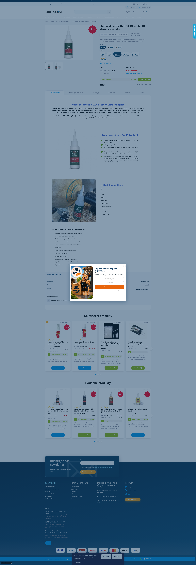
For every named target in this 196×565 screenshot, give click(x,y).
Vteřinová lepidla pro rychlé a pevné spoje (62, 300)
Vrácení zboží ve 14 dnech (51, 493)
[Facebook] (126, 494)
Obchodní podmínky (50, 486)
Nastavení (78, 562)
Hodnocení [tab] (111, 93)
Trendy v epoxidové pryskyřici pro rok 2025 (108, 501)
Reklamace (67, 4)
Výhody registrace (76, 4)
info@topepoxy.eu (132, 487)
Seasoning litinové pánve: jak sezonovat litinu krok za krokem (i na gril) (56, 532)
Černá (111, 47)
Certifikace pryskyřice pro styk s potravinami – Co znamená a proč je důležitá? (107, 496)
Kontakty (99, 4)
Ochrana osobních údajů (88, 4)
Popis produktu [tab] (55, 93)
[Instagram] (129, 494)
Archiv (48, 543)
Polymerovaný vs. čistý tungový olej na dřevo (55, 512)
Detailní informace (104, 63)
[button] (96, 374)
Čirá (104, 47)
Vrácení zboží (59, 4)
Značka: (135, 35)
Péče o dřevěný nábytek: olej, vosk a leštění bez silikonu (55, 522)
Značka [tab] (142, 93)
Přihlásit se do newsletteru (88, 472)
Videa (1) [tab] (96, 93)
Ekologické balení (49, 498)
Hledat (109, 12)
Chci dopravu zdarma (109, 287)
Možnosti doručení (134, 73)
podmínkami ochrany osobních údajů (103, 467)
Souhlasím (117, 556)
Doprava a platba (49, 4)
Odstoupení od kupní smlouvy (52, 489)
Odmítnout (106, 556)
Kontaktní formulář (132, 499)
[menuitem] (53, 17)
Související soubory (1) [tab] (76, 93)
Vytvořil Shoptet (135, 559)
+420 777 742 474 (132, 490)
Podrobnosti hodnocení (122, 34)
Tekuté (147, 285)
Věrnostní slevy (48, 496)
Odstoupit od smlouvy (6, 563)
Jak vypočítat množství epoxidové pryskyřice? (107, 491)
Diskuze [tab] (127, 93)
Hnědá (119, 47)
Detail (58, 367)
